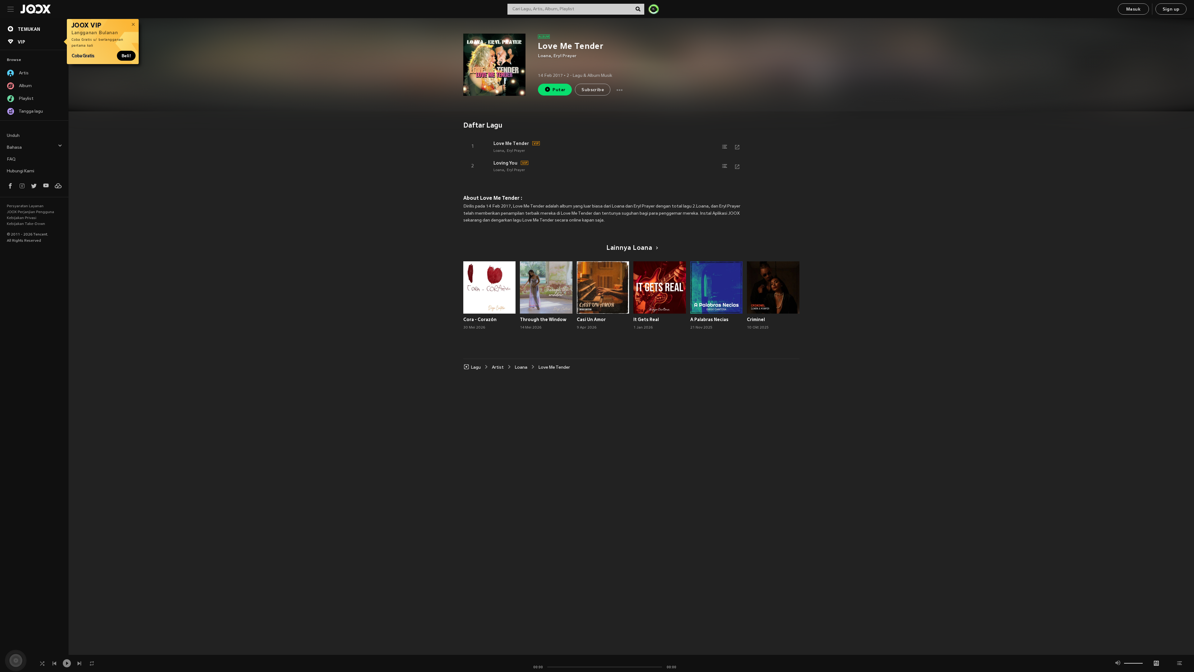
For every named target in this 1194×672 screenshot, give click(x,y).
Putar (559, 90)
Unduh (13, 135)
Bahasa (14, 147)
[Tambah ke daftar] (725, 147)
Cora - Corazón (480, 319)
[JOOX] (35, 9)
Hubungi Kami (20, 171)
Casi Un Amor (591, 319)
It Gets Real (646, 319)
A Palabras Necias (709, 319)
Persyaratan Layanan (25, 206)
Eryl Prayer (564, 56)
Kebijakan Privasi (21, 218)
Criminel (756, 319)
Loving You (505, 163)
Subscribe (592, 90)
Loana (544, 56)
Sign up (1171, 9)
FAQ (11, 159)
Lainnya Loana (629, 248)
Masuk (1133, 9)
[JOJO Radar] (653, 9)
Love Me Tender (511, 143)
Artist (498, 367)
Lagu (476, 367)
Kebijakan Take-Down (26, 224)
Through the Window (543, 319)
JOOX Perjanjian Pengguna (30, 212)
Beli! (126, 55)
